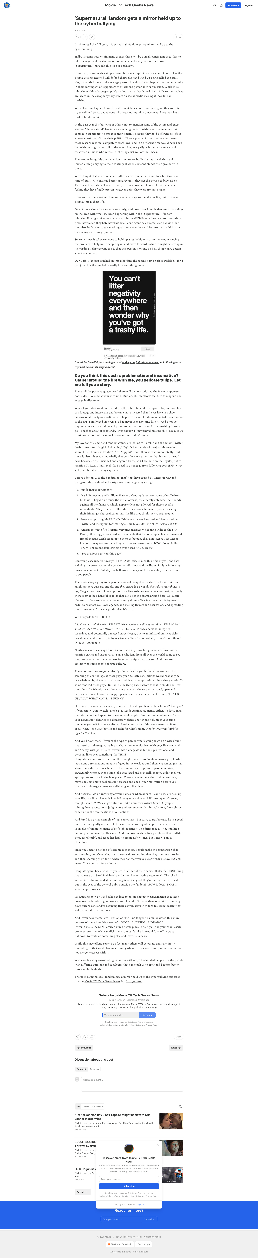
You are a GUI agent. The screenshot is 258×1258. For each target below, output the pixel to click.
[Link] (70, 380)
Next (174, 1047)
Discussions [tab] (97, 1106)
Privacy (131, 1236)
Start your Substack (121, 1244)
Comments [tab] (81, 1069)
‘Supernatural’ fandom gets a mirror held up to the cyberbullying (127, 977)
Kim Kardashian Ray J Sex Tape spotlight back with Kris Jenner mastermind (112, 1117)
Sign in (249, 5)
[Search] (215, 5)
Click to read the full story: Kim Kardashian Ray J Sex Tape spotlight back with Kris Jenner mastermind (114, 1124)
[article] (129, 1124)
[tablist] (87, 1069)
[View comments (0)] (85, 37)
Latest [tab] (86, 1106)
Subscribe (233, 5)
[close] (157, 1144)
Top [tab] (78, 1106)
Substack (114, 1251)
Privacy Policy (152, 1196)
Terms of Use (143, 1193)
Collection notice (152, 1236)
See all (80, 1191)
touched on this (109, 261)
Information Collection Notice (128, 1196)
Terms (139, 1236)
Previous (86, 1047)
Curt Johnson (134, 981)
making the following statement (140, 362)
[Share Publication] (221, 5)
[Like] (78, 37)
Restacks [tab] (94, 1069)
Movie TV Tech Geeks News (102, 981)
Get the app (144, 1244)
